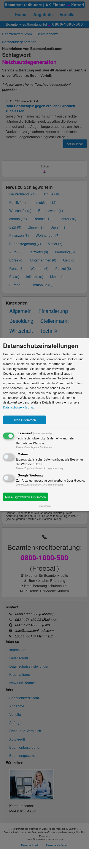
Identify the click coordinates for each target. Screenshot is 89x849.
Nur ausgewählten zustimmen (25, 497)
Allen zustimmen (24, 420)
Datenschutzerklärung (18, 407)
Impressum (45, 505)
